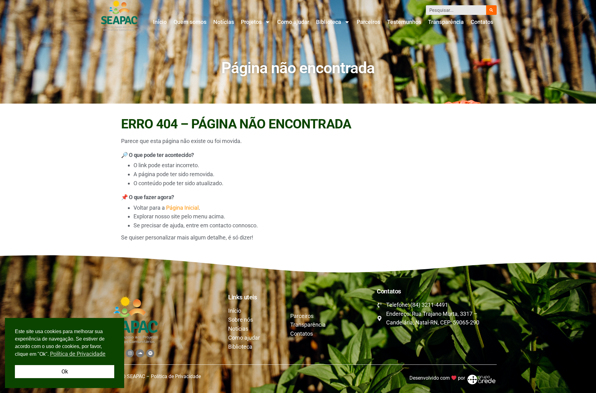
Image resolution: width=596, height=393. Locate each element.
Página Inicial (182, 207)
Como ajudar (293, 22)
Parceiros (368, 22)
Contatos (482, 22)
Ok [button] (64, 371)
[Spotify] (150, 353)
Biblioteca (328, 22)
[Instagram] (130, 353)
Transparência (446, 22)
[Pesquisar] (491, 10)
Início (160, 22)
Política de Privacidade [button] (78, 354)
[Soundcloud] (140, 353)
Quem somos (190, 22)
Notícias (223, 22)
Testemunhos (404, 22)
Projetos (251, 22)
